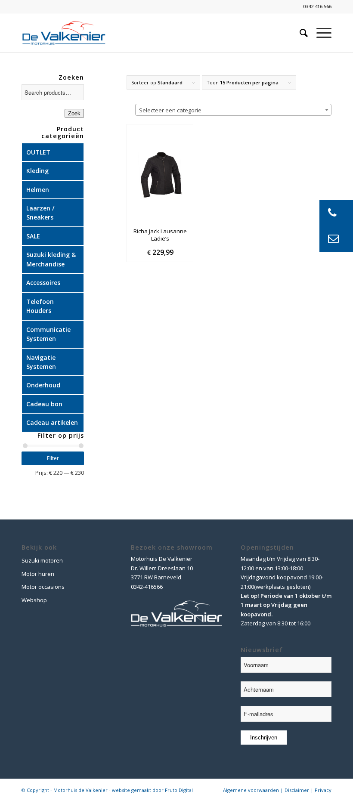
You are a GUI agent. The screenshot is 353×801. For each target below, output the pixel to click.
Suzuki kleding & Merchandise (51, 259)
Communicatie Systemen (48, 334)
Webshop (34, 600)
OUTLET (38, 152)
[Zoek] (299, 32)
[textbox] (233, 110)
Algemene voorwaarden (251, 790)
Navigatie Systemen (41, 362)
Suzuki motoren (42, 560)
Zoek (74, 113)
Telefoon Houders (40, 306)
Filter (53, 458)
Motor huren (38, 574)
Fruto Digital (179, 790)
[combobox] (233, 110)
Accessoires (43, 282)
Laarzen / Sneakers (40, 212)
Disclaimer (297, 790)
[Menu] (319, 32)
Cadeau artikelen (52, 422)
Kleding (37, 171)
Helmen (37, 190)
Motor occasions (43, 587)
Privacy (323, 790)
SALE (33, 236)
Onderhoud (43, 385)
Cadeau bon (44, 404)
